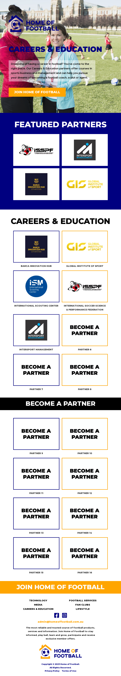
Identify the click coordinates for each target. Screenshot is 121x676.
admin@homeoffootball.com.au (60, 621)
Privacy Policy (52, 671)
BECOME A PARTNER (60, 403)
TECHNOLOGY (38, 600)
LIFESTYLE (83, 608)
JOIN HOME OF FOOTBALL (60, 587)
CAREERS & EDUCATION (38, 608)
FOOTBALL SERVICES (83, 600)
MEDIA (38, 604)
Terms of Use (69, 671)
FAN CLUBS (82, 604)
